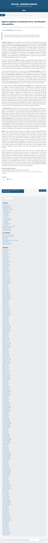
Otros (5, 217)
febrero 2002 (5, 513)
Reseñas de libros (6, 243)
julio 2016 (5, 285)
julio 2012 (5, 349)
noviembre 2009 (6, 391)
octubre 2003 (5, 487)
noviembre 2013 (6, 328)
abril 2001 (5, 526)
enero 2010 (5, 389)
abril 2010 (5, 385)
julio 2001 (5, 522)
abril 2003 (5, 495)
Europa (4, 239)
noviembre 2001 (6, 517)
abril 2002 (5, 511)
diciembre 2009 (6, 390)
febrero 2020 (5, 260)
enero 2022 (5, 252)
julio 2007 (5, 428)
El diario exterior (6, 206)
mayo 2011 (5, 367)
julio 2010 (5, 381)
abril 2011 (5, 369)
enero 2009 (5, 404)
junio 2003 (5, 492)
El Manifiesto (5, 207)
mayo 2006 (5, 447)
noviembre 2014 (6, 312)
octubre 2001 (5, 518)
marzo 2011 (5, 370)
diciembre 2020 (6, 257)
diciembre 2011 (6, 358)
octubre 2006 (5, 440)
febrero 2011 (5, 371)
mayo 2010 (5, 383)
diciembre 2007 (6, 422)
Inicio (2, 15)
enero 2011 (5, 373)
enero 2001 (5, 530)
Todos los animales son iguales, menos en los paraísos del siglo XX (11, 191)
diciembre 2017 (6, 271)
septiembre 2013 (6, 330)
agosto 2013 (5, 332)
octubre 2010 (5, 377)
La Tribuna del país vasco (8, 226)
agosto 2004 (5, 475)
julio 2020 (5, 259)
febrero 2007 (5, 435)
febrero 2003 (5, 497)
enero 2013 (5, 341)
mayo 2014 (5, 320)
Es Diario (4, 221)
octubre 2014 (5, 313)
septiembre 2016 (6, 282)
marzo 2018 (5, 268)
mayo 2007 (5, 431)
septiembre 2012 (6, 346)
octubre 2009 (5, 393)
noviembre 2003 (6, 485)
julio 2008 (5, 412)
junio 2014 (5, 318)
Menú (24, 10)
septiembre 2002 (6, 504)
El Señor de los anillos (7, 236)
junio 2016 (5, 286)
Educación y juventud (7, 235)
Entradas (5, 213)
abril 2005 (5, 464)
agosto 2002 (5, 505)
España (31, 27)
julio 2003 (5, 491)
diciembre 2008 (6, 406)
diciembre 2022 (6, 249)
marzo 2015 (5, 306)
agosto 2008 (5, 411)
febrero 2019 (5, 264)
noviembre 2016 (6, 280)
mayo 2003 (5, 493)
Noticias (5, 215)
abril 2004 (5, 479)
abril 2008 (5, 416)
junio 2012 (5, 350)
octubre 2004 (5, 472)
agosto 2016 (5, 284)
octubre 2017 (5, 272)
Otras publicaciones (6, 229)
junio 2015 (5, 302)
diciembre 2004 (6, 469)
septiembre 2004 (6, 473)
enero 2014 (5, 325)
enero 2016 (5, 293)
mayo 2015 (5, 304)
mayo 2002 (5, 509)
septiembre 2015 (6, 298)
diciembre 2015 (6, 294)
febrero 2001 (5, 529)
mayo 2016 (5, 288)
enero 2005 (5, 468)
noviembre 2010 (6, 375)
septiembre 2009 (6, 394)
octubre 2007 (5, 424)
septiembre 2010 (6, 378)
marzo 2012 (5, 354)
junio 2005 (5, 461)
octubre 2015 (5, 297)
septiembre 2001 (6, 520)
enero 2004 (5, 483)
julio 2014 (5, 317)
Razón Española (6, 230)
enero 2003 (5, 499)
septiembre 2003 (6, 488)
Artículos (12, 27)
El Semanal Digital (17, 27)
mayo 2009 (5, 399)
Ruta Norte (6, 219)
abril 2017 (5, 273)
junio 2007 (5, 430)
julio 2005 (5, 460)
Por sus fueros (6, 218)
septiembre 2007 (6, 426)
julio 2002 (5, 506)
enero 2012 (5, 357)
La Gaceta (4, 225)
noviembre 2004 (6, 471)
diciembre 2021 (6, 253)
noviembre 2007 (6, 423)
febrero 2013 (5, 339)
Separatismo (5, 244)
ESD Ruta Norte (25, 27)
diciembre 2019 (6, 261)
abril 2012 (5, 353)
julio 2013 (5, 333)
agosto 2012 (5, 347)
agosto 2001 (5, 521)
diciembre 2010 (6, 374)
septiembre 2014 (6, 314)
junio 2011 (5, 366)
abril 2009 (5, 400)
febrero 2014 (5, 324)
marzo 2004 (5, 480)
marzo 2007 (5, 434)
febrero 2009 (5, 403)
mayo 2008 (5, 415)
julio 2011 (5, 365)
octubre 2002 (5, 503)
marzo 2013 (5, 338)
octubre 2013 (5, 329)
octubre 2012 (5, 345)
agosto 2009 (5, 395)
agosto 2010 (5, 379)
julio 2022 (5, 251)
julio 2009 (5, 396)
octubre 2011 (5, 361)
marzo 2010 (5, 386)
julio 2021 (5, 255)
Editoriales (6, 211)
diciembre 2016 (6, 278)
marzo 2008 (5, 418)
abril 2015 (5, 305)
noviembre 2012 (6, 343)
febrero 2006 (5, 451)
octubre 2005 (5, 456)
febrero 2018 (5, 269)
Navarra (4, 241)
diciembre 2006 (6, 438)
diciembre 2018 (6, 265)
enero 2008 (5, 420)
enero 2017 (5, 277)
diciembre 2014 (6, 310)
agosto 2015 (5, 300)
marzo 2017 (5, 275)
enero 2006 (5, 452)
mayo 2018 (5, 267)
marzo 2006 (5, 450)
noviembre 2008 (6, 407)
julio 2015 (5, 301)
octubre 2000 (5, 534)
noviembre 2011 (6, 359)
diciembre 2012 (6, 342)
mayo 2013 (5, 336)
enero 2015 (5, 309)
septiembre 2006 (6, 442)
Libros (5, 214)
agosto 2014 (5, 316)
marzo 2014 (5, 322)
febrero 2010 (5, 387)
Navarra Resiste (6, 227)
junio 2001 (5, 524)
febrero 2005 (5, 467)
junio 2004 (5, 476)
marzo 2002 (5, 512)
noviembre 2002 (6, 501)
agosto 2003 (5, 489)
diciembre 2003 (6, 484)
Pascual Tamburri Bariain (24, 4)
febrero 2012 (5, 355)
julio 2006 (5, 444)
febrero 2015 (5, 308)
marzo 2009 (5, 402)
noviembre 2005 (6, 455)
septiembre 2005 (6, 457)
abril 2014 (5, 321)
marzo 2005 (5, 465)
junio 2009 (5, 398)
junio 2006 (5, 446)
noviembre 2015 (6, 296)
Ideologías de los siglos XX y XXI (39, 27)
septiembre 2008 (6, 410)
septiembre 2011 (6, 362)
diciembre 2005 (6, 453)
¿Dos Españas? (42, 190)
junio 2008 (5, 414)
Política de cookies (27, 540)
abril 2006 (5, 448)
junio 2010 (5, 382)
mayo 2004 (5, 477)
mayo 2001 (5, 525)
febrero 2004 (5, 481)
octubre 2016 (5, 281)
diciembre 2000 (6, 532)
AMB (4, 210)
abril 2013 (5, 337)
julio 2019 (5, 263)
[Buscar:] (8, 198)
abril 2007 (5, 432)
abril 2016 (5, 289)
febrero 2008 (5, 419)
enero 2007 (5, 436)
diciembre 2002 (6, 500)
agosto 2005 (5, 459)
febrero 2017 (5, 276)
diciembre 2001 (6, 516)
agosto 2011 (5, 363)
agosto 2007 (5, 427)
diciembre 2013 (6, 326)
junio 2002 (5, 508)
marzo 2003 (5, 496)
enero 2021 (5, 256)
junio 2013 (5, 334)
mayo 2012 (5, 351)
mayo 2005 (5, 463)
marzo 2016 (5, 290)
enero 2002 (5, 514)
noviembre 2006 (6, 439)
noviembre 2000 (6, 533)
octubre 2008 (5, 408)
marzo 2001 (5, 528)
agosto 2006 (5, 443)
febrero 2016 (5, 292)
